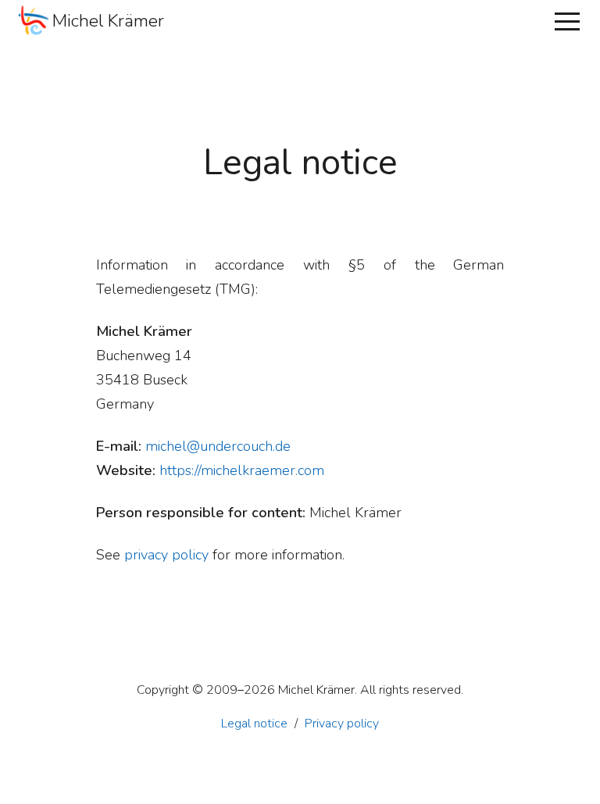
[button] (567, 21)
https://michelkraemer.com (241, 470)
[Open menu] (567, 21)
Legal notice (254, 723)
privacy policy (166, 554)
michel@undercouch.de (218, 446)
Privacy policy (342, 723)
